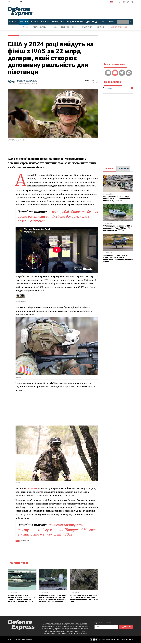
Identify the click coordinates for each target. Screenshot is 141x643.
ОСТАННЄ (109, 168)
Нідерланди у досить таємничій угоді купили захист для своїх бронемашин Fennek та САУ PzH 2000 (84, 598)
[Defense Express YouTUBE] (124, 2)
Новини (16, 38)
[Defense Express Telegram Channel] (132, 2)
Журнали (54, 27)
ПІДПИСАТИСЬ (126, 627)
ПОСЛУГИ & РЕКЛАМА (109, 639)
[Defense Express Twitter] (128, 2)
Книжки (75, 27)
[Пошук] (131, 22)
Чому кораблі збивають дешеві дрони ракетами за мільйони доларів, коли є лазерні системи (58, 216)
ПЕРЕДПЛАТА (121, 639)
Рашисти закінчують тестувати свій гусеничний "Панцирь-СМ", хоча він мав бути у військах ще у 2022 (57, 529)
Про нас (26, 27)
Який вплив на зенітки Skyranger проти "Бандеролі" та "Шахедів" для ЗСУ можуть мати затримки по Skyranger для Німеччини (53, 598)
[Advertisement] (88, 11)
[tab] (110, 169)
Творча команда (39, 27)
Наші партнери (87, 27)
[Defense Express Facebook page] (119, 2)
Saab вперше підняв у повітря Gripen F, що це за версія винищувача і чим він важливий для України (118, 258)
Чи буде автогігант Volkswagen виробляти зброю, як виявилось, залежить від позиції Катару (117, 198)
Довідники (65, 27)
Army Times (31, 488)
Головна (10, 38)
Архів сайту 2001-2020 (119, 27)
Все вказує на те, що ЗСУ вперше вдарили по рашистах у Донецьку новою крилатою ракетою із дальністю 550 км (21, 598)
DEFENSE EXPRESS (27, 81)
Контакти (100, 27)
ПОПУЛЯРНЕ (123, 168)
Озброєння (25, 541)
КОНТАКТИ (129, 639)
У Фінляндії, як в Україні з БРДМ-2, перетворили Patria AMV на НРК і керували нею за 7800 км (117, 228)
